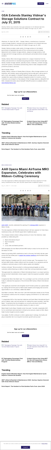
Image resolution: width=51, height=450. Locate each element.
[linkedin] (23, 36)
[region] (25, 445)
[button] (3, 4)
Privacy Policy (44, 443)
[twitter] (25, 36)
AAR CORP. (5, 225)
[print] (48, 36)
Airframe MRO (34, 225)
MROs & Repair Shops (7, 165)
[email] (30, 36)
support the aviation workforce (27, 255)
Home (3, 11)
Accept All (25, 447)
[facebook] (20, 36)
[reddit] (28, 36)
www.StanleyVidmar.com (9, 82)
